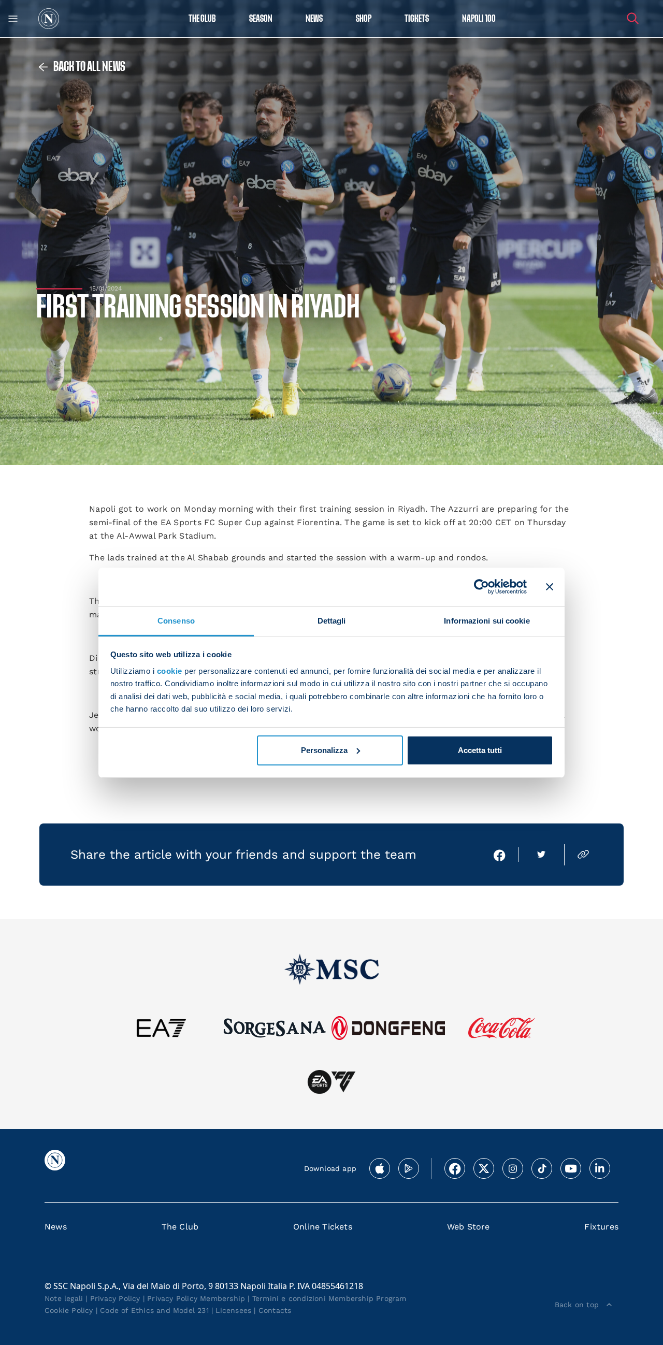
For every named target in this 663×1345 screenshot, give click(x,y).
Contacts (275, 1310)
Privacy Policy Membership (196, 1298)
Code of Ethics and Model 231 (154, 1310)
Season (260, 19)
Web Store (468, 1227)
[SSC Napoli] (48, 18)
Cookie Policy (69, 1310)
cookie (169, 671)
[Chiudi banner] (549, 586)
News (56, 1227)
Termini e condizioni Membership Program (329, 1298)
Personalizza (324, 750)
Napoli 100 (479, 19)
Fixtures (601, 1227)
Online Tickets (322, 1227)
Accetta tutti (480, 750)
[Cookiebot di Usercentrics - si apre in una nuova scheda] (481, 587)
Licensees (233, 1310)
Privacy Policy (115, 1298)
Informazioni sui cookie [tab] (486, 620)
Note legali (64, 1298)
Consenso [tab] (176, 620)
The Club (180, 1227)
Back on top (577, 1304)
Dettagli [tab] (332, 620)
